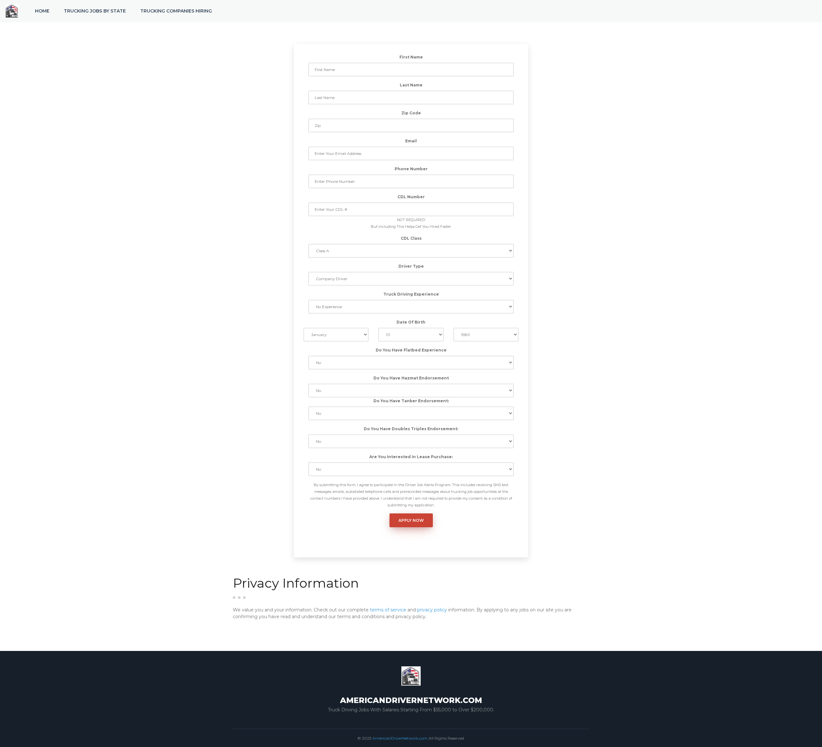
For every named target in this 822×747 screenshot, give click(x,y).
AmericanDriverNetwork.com (400, 738)
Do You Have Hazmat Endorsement (411, 378)
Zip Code (411, 113)
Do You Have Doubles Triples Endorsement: (411, 428)
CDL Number (411, 196)
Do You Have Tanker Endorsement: (411, 400)
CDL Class (411, 238)
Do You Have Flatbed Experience (411, 350)
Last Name (411, 85)
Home (42, 11)
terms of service (388, 610)
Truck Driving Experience (411, 294)
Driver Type (411, 266)
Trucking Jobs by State (95, 11)
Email (411, 140)
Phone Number (411, 168)
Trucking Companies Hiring (176, 11)
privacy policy (432, 610)
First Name (411, 57)
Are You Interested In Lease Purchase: (411, 456)
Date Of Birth (411, 322)
